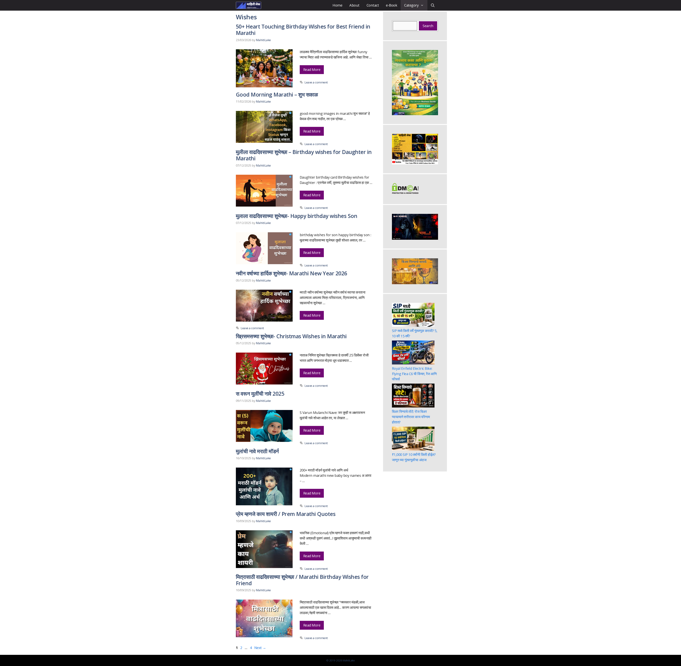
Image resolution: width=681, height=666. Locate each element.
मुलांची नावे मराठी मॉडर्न (257, 451)
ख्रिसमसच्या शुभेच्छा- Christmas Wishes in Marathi (291, 336)
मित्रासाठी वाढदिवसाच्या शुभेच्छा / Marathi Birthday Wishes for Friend (302, 580)
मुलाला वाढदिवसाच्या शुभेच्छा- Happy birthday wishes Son (296, 216)
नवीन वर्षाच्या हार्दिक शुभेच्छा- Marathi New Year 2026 (291, 273)
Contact (373, 5)
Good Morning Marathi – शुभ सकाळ (277, 94)
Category (411, 5)
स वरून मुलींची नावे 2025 (260, 393)
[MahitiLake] (248, 5)
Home (337, 5)
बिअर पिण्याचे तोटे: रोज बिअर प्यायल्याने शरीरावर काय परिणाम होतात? (411, 417)
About (354, 5)
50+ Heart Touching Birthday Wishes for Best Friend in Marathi (303, 29)
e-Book (391, 5)
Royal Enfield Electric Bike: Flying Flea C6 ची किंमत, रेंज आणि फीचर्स (414, 373)
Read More (311, 69)
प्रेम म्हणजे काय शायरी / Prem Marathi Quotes (285, 514)
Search (428, 25)
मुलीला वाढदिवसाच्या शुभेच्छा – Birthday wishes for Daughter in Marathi (304, 155)
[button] (432, 5)
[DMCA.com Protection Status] (405, 192)
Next (260, 647)
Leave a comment (316, 82)
